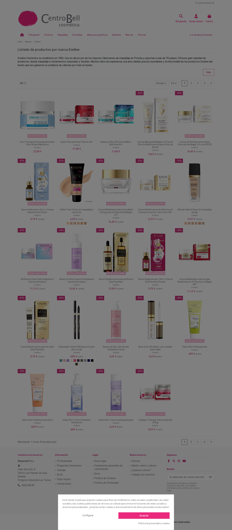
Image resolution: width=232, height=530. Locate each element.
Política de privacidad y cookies (154, 523)
